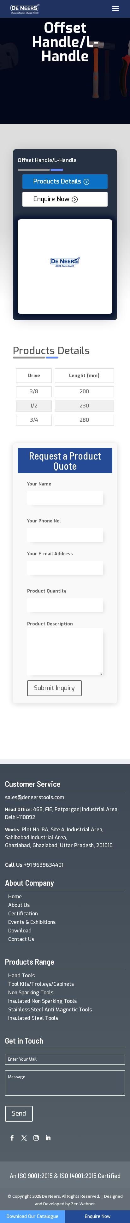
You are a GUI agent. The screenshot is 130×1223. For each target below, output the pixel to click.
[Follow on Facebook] (10, 1136)
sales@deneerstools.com (34, 797)
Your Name (39, 484)
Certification (23, 913)
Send (19, 1113)
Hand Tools (21, 975)
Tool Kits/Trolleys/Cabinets (41, 984)
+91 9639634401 (34, 865)
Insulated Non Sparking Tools (42, 1001)
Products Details (57, 181)
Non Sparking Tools (30, 992)
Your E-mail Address (50, 554)
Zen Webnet (83, 1204)
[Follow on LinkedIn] (45, 1136)
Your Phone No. (44, 521)
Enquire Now (51, 199)
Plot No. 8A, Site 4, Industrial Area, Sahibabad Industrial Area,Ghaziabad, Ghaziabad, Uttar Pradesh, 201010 (59, 837)
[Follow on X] (22, 1136)
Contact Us (21, 939)
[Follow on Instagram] (33, 1136)
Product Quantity (46, 591)
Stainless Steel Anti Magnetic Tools (50, 1009)
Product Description (50, 624)
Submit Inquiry (54, 688)
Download (20, 930)
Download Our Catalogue (32, 1217)
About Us (19, 905)
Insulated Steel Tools (33, 1018)
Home (15, 896)
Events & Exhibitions (32, 922)
